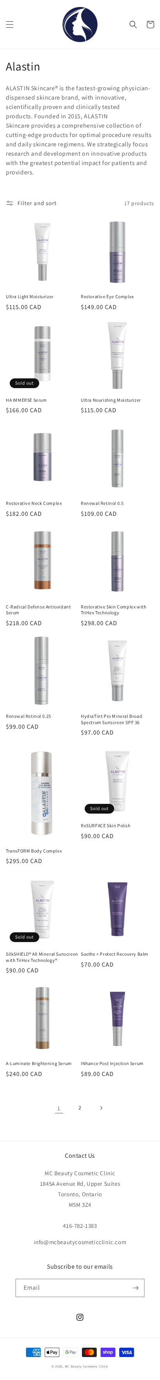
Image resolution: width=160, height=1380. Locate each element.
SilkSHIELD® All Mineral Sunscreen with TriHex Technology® (42, 957)
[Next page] (101, 1107)
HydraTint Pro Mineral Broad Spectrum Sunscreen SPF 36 (111, 719)
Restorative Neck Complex (34, 503)
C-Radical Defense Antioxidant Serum (38, 610)
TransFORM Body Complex (34, 851)
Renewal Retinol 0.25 (28, 716)
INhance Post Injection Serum (112, 1063)
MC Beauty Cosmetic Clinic (87, 1366)
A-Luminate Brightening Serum (39, 1063)
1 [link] (59, 1108)
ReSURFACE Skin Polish (105, 825)
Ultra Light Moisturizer (30, 296)
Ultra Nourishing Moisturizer (111, 400)
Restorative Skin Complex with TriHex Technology (113, 610)
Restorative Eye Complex (107, 296)
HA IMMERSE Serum (26, 400)
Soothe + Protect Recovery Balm (114, 954)
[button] (9, 24)
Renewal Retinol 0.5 (102, 503)
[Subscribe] (135, 1288)
